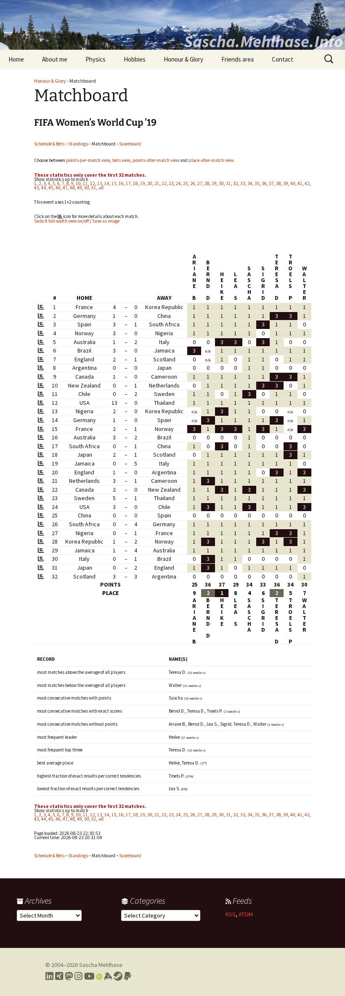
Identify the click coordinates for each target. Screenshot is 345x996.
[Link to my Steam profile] (118, 976)
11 (85, 183)
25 (185, 183)
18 (135, 183)
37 (271, 183)
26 (192, 183)
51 (93, 188)
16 (121, 183)
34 (249, 183)
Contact (282, 59)
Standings (78, 144)
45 (50, 188)
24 (178, 183)
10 (78, 183)
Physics (95, 59)
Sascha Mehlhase (100, 965)
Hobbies (135, 59)
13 (99, 183)
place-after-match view (211, 160)
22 (164, 183)
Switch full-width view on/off (61, 221)
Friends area (237, 59)
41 (300, 183)
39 (285, 183)
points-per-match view (88, 160)
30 (221, 183)
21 (156, 183)
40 (292, 183)
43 (36, 188)
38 (278, 183)
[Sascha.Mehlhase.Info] (172, 25)
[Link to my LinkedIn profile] (49, 976)
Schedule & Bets (49, 144)
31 (228, 183)
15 (114, 183)
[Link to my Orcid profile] (99, 976)
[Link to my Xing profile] (59, 976)
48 (72, 188)
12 (92, 183)
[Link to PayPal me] (127, 976)
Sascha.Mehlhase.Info (263, 41)
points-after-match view (156, 160)
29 (214, 183)
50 (86, 188)
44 (43, 188)
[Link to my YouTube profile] (89, 976)
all (101, 188)
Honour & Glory (183, 59)
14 (106, 183)
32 (235, 183)
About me (54, 59)
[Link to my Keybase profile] (108, 976)
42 (307, 183)
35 (257, 183)
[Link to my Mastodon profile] (69, 976)
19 (142, 183)
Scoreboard (130, 144)
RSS (231, 914)
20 (149, 183)
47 (65, 188)
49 (79, 188)
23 (171, 183)
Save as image (105, 221)
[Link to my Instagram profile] (78, 976)
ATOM (246, 914)
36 (264, 183)
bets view (121, 160)
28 (207, 183)
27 (199, 183)
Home (16, 59)
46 (58, 188)
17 (128, 183)
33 (242, 183)
